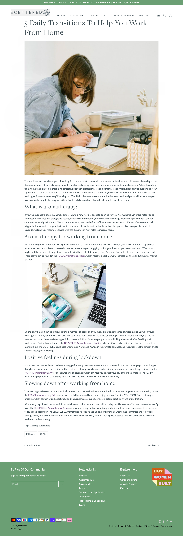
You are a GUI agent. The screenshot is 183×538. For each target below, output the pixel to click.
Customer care (86, 479)
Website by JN (17, 528)
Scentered (22, 525)
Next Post (151, 445)
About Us (125, 475)
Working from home (40, 425)
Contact (139, 526)
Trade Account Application (92, 492)
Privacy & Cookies (151, 526)
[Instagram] (160, 521)
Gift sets (83, 475)
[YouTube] (171, 521)
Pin (44, 434)
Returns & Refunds (126, 526)
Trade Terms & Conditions (92, 500)
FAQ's (82, 504)
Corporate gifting (128, 479)
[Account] (158, 15)
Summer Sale (76, 16)
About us (144, 16)
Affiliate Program (128, 483)
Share (32, 434)
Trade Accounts (122, 16)
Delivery (112, 526)
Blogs (82, 488)
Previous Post (33, 445)
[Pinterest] (167, 521)
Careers (124, 488)
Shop (60, 16)
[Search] (164, 15)
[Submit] (61, 484)
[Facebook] (163, 521)
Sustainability (85, 483)
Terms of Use (166, 526)
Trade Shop (84, 496)
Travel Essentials (98, 16)
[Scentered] (30, 12)
